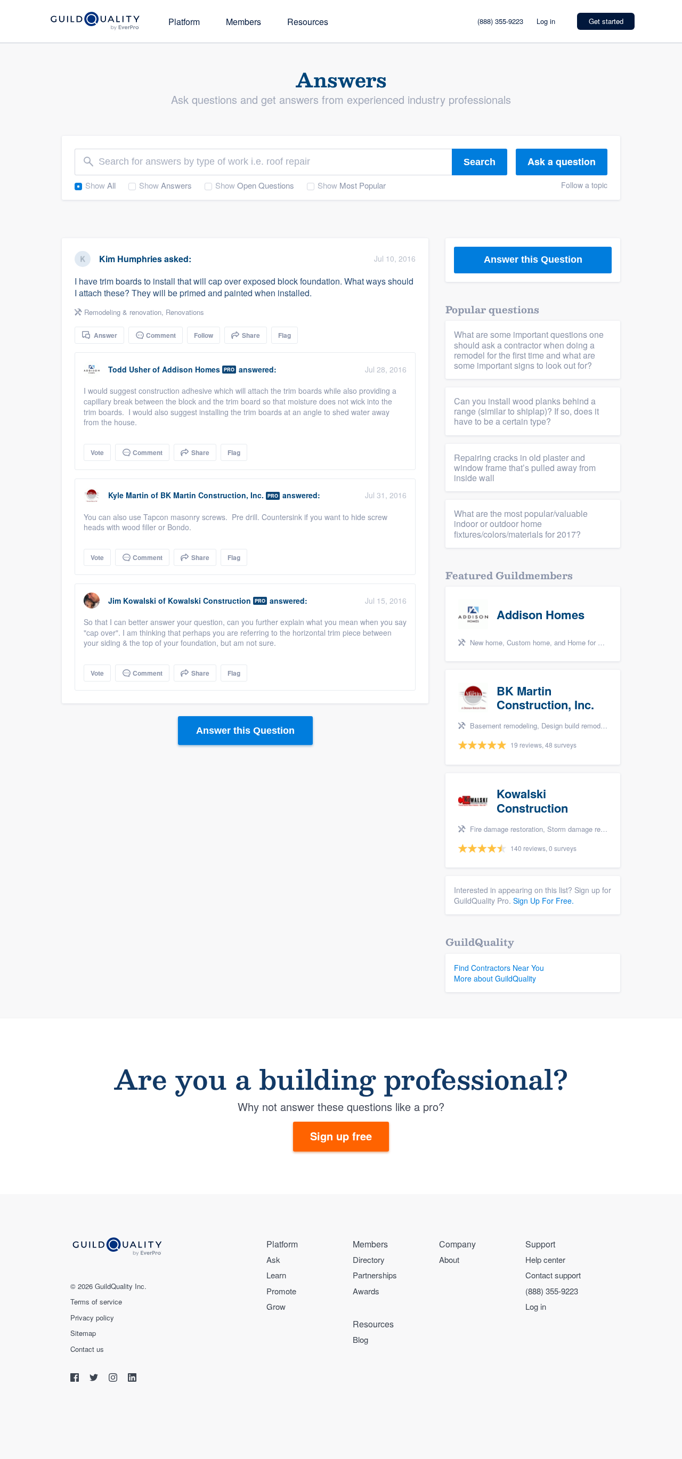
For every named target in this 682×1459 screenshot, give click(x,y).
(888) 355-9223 (500, 21)
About (449, 1259)
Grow (276, 1306)
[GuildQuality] (94, 21)
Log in (546, 21)
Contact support (553, 1274)
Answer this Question (245, 730)
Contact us (87, 1349)
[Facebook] (75, 1379)
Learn (276, 1274)
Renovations (185, 312)
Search (480, 162)
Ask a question (561, 161)
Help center (545, 1259)
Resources (307, 21)
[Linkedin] (132, 1379)
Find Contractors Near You (499, 967)
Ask (273, 1259)
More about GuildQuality (495, 978)
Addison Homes (191, 369)
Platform (184, 21)
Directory (369, 1259)
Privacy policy (92, 1318)
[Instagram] (114, 1379)
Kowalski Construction (209, 600)
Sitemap (83, 1333)
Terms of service (96, 1302)
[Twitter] (95, 1379)
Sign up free (341, 1136)
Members (243, 21)
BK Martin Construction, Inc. (212, 495)
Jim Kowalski (132, 600)
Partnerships (375, 1274)
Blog (360, 1339)
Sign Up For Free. (543, 900)
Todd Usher (129, 369)
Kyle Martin (128, 495)
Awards (366, 1290)
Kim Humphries (130, 259)
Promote (281, 1290)
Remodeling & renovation (122, 312)
